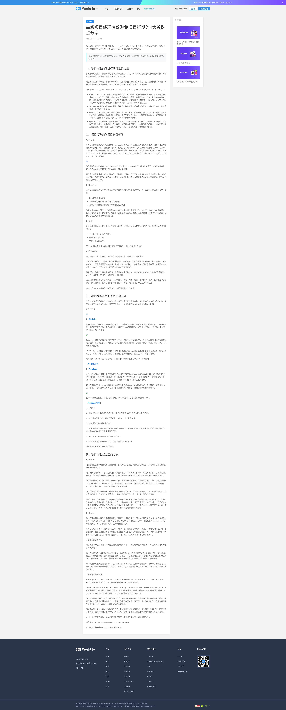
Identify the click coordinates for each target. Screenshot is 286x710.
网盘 (107, 666)
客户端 (108, 681)
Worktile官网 (93, 364)
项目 (107, 656)
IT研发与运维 (129, 681)
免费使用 (204, 9)
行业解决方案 (129, 691)
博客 (148, 666)
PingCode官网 (94, 403)
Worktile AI (149, 9)
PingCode (93, 369)
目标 (107, 661)
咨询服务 (150, 671)
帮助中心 (150, 661)
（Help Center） (158, 661)
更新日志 (150, 681)
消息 (107, 671)
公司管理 (127, 666)
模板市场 (150, 656)
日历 (107, 676)
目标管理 (127, 661)
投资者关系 (182, 661)
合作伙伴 (181, 666)
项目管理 (127, 656)
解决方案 (117, 9)
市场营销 (127, 671)
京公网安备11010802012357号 (99, 706)
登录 (193, 9)
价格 (139, 9)
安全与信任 (151, 686)
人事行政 (127, 686)
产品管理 (127, 676)
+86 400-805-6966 (82, 659)
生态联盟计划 (182, 671)
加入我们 (181, 656)
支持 (129, 9)
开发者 (149, 676)
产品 (106, 9)
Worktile (92, 319)
